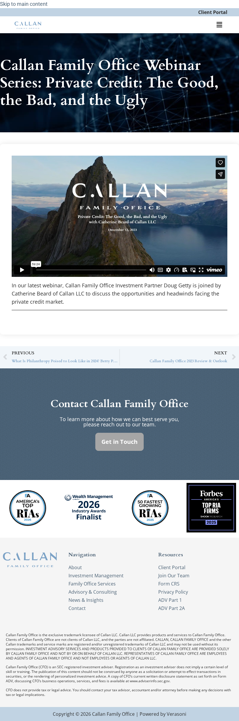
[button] (219, 24)
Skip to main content (24, 4)
